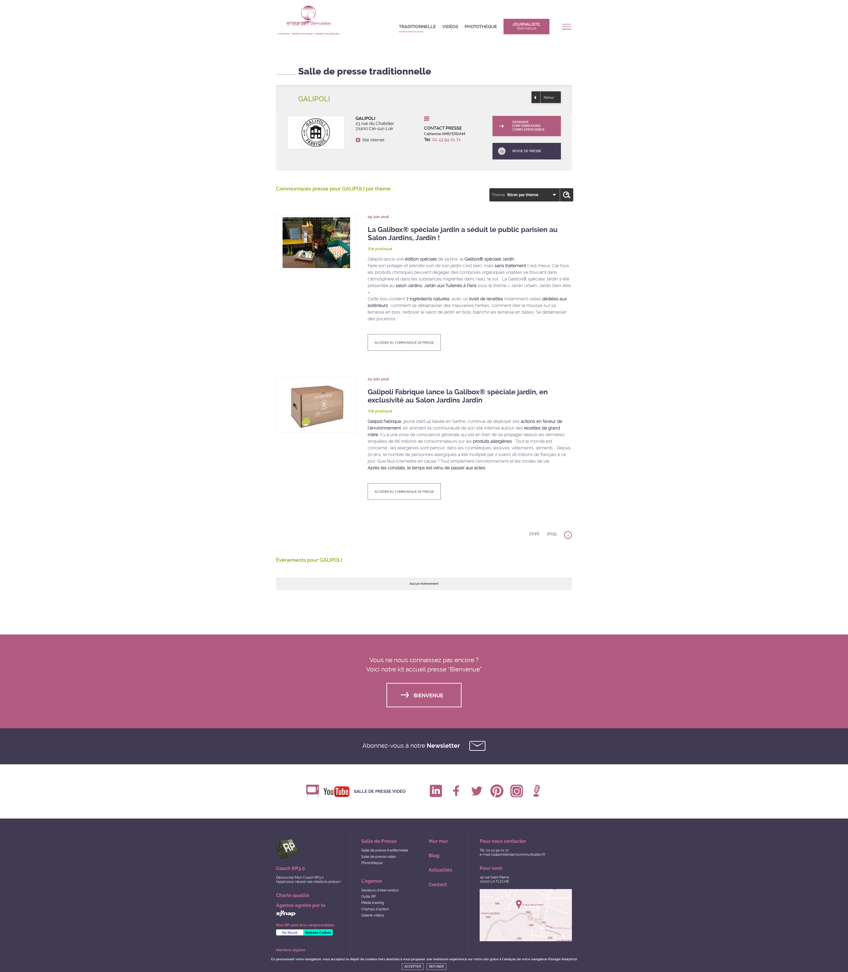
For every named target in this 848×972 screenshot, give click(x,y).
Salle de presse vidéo (380, 791)
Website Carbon (318, 932)
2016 (534, 533)
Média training (372, 903)
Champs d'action (375, 909)
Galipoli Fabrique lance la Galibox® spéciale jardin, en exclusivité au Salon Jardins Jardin (458, 396)
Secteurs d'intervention (380, 890)
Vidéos (450, 26)
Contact (438, 884)
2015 (552, 533)
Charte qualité (292, 895)
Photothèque (481, 26)
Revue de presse (526, 151)
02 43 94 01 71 (446, 139)
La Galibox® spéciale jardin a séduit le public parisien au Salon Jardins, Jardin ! (463, 234)
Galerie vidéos (372, 915)
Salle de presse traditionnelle (384, 850)
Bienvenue (428, 696)
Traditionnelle (417, 26)
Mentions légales (290, 950)
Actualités (440, 870)
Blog (434, 855)
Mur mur (438, 841)
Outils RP (368, 896)
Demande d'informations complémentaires (528, 126)
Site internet (373, 140)
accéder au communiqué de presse (404, 342)
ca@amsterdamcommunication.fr (518, 854)
